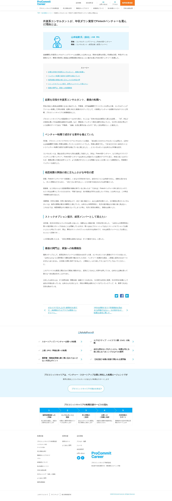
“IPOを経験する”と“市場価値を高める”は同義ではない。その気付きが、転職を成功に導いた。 (108, 310)
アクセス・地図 (81, 441)
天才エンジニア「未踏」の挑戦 (46, 474)
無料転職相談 (127, 3)
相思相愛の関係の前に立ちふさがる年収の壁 (64, 80)
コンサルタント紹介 (42, 444)
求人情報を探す (41, 451)
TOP (38, 13)
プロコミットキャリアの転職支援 (47, 441)
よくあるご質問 (41, 478)
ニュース (79, 445)
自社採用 (79, 449)
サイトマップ (54, 494)
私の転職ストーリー (47, 13)
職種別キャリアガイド (43, 455)
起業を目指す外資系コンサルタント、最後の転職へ (66, 72)
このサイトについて (42, 494)
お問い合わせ (81, 453)
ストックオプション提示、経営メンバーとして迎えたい (68, 84)
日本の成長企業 (41, 470)
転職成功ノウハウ (42, 462)
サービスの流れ (41, 447)
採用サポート (66, 441)
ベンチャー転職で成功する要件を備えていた (64, 76)
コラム (39, 458)
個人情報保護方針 (66, 494)
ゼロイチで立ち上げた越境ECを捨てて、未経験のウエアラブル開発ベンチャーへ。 (62, 310)
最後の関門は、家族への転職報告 (60, 88)
